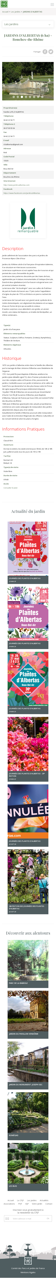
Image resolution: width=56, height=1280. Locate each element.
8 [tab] (42, 97)
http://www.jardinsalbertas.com (16, 185)
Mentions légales (28, 1272)
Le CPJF (20, 1200)
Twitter (51, 51)
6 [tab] (34, 97)
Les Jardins (15, 11)
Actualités (44, 1200)
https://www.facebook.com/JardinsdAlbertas (22, 193)
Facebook (45, 51)
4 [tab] (26, 97)
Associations (9, 1203)
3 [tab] (22, 97)
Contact (48, 1203)
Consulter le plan (11, 488)
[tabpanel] (28, 81)
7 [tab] (38, 97)
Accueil (5, 11)
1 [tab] (13, 97)
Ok (48, 1218)
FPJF (20, 1203)
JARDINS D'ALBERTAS (32, 11)
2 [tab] (17, 97)
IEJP (27, 1203)
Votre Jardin (37, 1203)
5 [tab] (30, 97)
